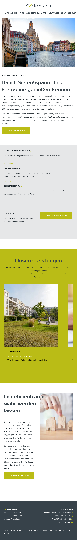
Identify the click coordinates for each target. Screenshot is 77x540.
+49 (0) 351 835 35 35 (63, 516)
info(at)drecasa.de (64, 522)
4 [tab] (46, 367)
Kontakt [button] (72, 13)
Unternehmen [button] (11, 13)
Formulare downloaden (56, 216)
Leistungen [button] (54, 13)
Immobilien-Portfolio (19, 475)
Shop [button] (63, 13)
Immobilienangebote (16, 130)
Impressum (47, 530)
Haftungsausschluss (64, 530)
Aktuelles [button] (25, 13)
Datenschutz (34, 530)
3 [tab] (41, 367)
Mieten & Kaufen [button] (39, 13)
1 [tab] (30, 367)
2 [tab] (35, 367)
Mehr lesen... (9, 164)
